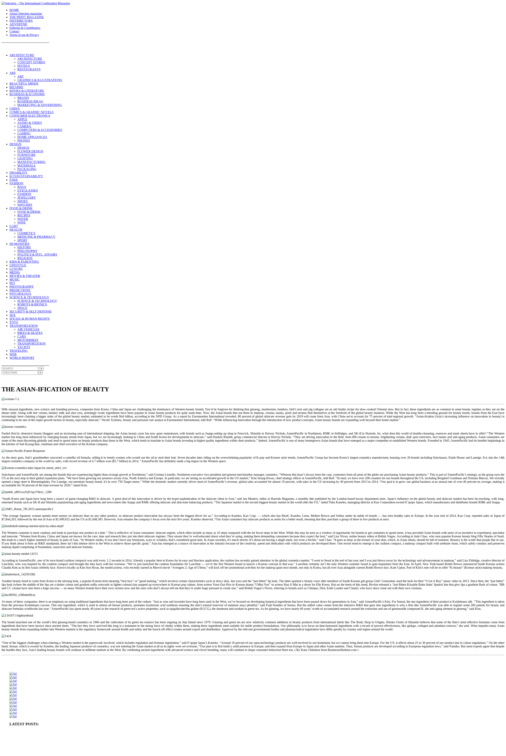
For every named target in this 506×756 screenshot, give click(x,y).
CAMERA (24, 126)
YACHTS (23, 347)
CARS (21, 336)
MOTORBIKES (27, 340)
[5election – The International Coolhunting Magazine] (36, 3)
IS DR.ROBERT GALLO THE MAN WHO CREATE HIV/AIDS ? (440, 738)
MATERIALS (26, 165)
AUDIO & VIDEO (29, 122)
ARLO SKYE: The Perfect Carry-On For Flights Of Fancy (119, 745)
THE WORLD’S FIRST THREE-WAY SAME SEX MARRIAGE (42, 751)
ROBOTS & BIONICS (32, 304)
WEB (13, 354)
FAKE (13, 179)
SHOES (22, 201)
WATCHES (24, 204)
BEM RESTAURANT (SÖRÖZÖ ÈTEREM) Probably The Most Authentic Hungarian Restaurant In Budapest (296, 738)
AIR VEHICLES (28, 329)
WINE (21, 222)
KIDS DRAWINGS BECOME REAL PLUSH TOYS (369, 745)
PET (12, 283)
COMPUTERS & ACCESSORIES (39, 130)
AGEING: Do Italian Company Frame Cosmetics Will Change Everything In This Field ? (131, 738)
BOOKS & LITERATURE (26, 90)
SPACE (22, 308)
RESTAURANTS (29, 69)
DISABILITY (18, 172)
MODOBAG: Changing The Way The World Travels (379, 738)
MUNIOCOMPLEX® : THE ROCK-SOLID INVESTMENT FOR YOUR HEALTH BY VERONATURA (63, 732)
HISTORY (24, 247)
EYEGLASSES (27, 190)
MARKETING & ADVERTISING (39, 105)
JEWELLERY (26, 197)
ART (12, 73)
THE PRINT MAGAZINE (26, 17)
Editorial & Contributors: (25, 27)
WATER (22, 219)
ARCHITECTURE (21, 55)
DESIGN (15, 144)
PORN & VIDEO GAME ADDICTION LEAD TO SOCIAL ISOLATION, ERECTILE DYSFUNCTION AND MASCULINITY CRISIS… (323, 732)
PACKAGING (26, 169)
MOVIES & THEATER (24, 276)
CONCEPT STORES (31, 62)
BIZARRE (16, 87)
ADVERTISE (18, 24)
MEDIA (14, 272)
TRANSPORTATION (23, 325)
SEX (12, 315)
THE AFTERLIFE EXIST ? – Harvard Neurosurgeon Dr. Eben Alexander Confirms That (206, 732)
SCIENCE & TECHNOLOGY (29, 297)
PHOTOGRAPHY (21, 286)
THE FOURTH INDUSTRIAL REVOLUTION (420, 745)
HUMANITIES (19, 244)
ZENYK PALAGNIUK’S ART (327, 745)
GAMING (24, 133)
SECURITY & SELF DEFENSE (30, 311)
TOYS (13, 322)
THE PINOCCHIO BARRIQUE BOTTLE (138, 732)
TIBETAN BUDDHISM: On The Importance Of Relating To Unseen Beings (47, 738)
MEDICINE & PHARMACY (36, 236)
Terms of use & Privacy (24, 35)
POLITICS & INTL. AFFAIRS (37, 254)
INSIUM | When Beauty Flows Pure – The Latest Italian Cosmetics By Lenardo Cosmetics (266, 745)
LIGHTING (25, 158)
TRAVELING (18, 350)
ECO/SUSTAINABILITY (26, 176)
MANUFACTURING (31, 162)
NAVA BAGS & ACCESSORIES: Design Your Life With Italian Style (184, 745)
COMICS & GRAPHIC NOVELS (31, 112)
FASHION (16, 183)
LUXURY (16, 268)
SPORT (22, 240)
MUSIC (14, 279)
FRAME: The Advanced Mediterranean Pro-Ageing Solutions (208, 738)
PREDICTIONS (19, 290)
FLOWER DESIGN (30, 151)
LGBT (13, 226)
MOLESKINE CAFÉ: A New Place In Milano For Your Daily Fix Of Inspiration (49, 745)
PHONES (23, 140)
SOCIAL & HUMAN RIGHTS (29, 318)
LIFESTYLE (17, 265)
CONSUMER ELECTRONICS (29, 115)
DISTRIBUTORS (21, 20)
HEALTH (15, 229)
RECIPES (23, 215)
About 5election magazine (25, 13)
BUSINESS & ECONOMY (27, 94)
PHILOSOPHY (27, 251)
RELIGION (25, 258)
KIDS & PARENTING (24, 261)
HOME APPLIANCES (32, 137)
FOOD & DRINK (21, 208)
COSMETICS (26, 233)
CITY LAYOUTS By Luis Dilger (475, 732)
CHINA (14, 108)
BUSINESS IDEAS (30, 101)
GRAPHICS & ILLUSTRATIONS (39, 80)
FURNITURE (26, 155)
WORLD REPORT (21, 358)
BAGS (21, 187)
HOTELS (23, 65)
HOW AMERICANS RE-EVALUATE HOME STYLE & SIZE (426, 732)
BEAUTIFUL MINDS (23, 83)
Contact (14, 31)
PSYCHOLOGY (20, 293)
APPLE (22, 119)
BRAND (23, 98)
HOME (14, 10)
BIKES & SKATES (29, 333)
